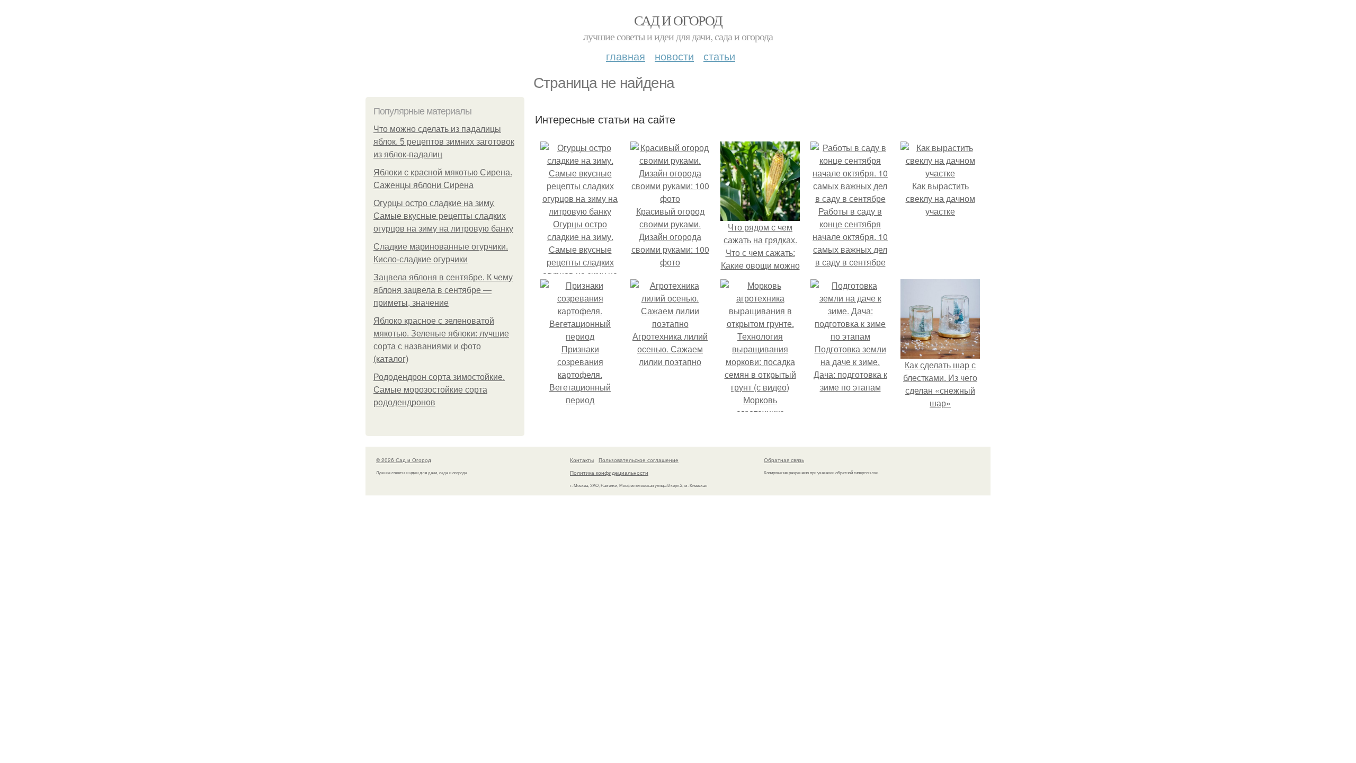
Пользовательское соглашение (639, 460)
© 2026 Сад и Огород (403, 460)
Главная (625, 56)
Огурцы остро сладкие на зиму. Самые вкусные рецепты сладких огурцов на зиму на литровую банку (443, 216)
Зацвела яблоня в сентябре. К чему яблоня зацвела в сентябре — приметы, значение (443, 290)
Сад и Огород (678, 20)
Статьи (719, 56)
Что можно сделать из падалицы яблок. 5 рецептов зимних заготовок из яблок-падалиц (443, 142)
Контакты (582, 460)
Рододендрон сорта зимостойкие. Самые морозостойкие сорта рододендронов (439, 389)
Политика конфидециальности (609, 472)
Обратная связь (784, 460)
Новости (674, 56)
